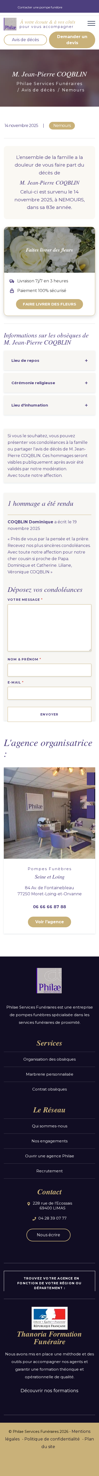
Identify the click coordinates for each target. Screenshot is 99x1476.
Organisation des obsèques (49, 1059)
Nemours (73, 90)
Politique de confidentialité (52, 1439)
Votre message (25, 600)
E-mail (16, 682)
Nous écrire (48, 1234)
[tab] (49, 360)
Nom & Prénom (24, 659)
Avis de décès (25, 39)
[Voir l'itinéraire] (90, 812)
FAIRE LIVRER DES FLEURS (49, 304)
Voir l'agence (49, 921)
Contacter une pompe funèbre (40, 7)
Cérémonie (33, 382)
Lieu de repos (25, 360)
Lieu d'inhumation (29, 405)
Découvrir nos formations (49, 1390)
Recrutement (49, 1171)
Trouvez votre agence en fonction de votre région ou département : (49, 1283)
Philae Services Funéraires (49, 83)
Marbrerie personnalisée (49, 1074)
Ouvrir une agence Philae (49, 1156)
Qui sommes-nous (49, 1126)
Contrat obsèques (49, 1089)
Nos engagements (49, 1141)
